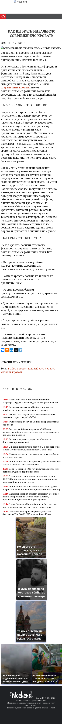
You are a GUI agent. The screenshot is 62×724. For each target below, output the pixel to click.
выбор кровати (18, 368)
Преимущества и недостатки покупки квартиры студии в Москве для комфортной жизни (31, 401)
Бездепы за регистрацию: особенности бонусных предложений (27, 441)
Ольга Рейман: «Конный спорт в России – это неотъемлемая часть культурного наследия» (30, 505)
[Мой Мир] (11, 350)
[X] (16, 350)
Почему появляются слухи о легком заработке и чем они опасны (31, 455)
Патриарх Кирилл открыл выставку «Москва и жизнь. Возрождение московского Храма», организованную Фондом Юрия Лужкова (31, 496)
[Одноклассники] (7, 350)
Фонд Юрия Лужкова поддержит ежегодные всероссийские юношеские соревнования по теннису (31, 488)
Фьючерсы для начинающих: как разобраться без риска (31, 423)
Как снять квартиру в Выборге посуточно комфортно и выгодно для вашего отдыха (28, 408)
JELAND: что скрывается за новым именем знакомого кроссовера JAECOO (29, 416)
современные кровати (15, 87)
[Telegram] (20, 350)
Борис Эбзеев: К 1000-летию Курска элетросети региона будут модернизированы (31, 470)
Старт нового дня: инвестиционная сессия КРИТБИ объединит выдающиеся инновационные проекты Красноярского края (30, 479)
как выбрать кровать (41, 368)
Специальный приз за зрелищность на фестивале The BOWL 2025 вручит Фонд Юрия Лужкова (27, 514)
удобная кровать (11, 372)
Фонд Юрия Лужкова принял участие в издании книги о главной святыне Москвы (32, 463)
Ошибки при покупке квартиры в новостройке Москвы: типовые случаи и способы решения (31, 448)
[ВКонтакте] (2, 350)
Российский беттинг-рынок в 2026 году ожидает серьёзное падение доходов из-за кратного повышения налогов (31, 432)
